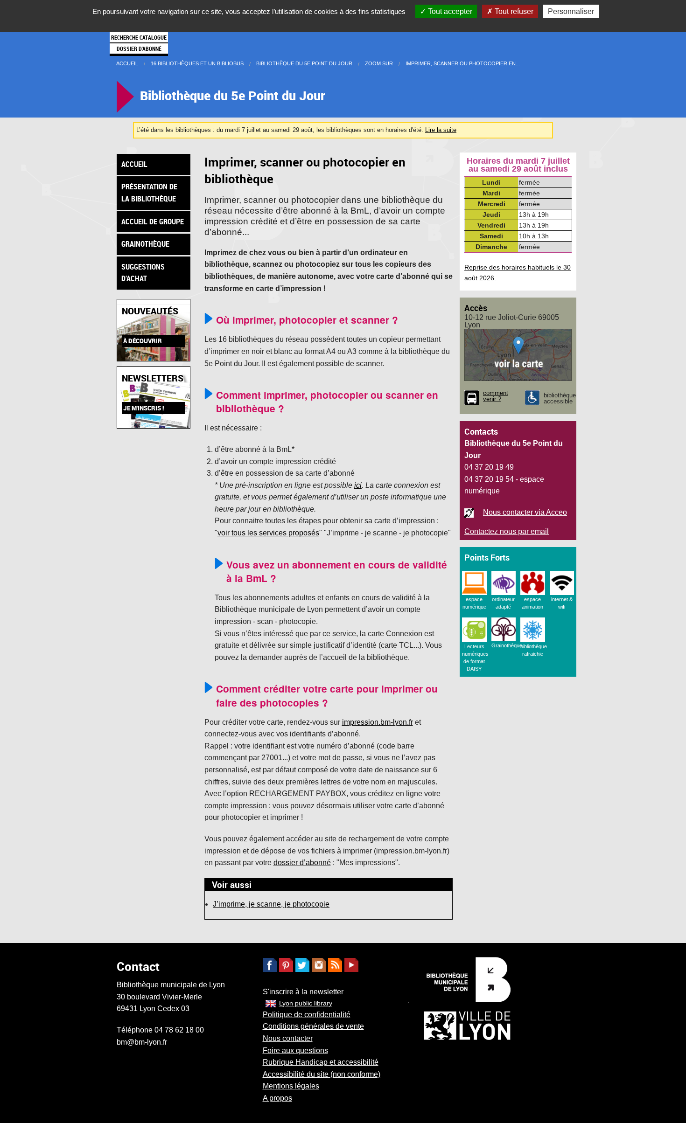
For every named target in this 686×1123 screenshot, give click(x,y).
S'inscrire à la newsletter (303, 992)
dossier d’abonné (302, 863)
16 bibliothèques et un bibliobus (197, 63)
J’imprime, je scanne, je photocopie (271, 904)
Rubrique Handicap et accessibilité (320, 1062)
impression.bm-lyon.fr (377, 722)
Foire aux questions (295, 1050)
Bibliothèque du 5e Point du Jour (304, 63)
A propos (277, 1098)
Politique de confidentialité (306, 1015)
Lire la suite (440, 129)
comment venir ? (495, 396)
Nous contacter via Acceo (525, 512)
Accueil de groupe (152, 221)
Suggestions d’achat (143, 273)
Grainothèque (145, 244)
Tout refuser (513, 11)
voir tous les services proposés (268, 533)
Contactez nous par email (506, 531)
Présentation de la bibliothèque (149, 192)
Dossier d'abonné (139, 48)
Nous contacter (288, 1038)
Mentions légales (291, 1086)
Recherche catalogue (139, 37)
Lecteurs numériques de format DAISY (475, 658)
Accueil (127, 63)
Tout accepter (449, 11)
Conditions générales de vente (313, 1026)
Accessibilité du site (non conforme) (321, 1074)
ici (358, 485)
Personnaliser (571, 11)
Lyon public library (305, 1003)
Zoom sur (379, 63)
